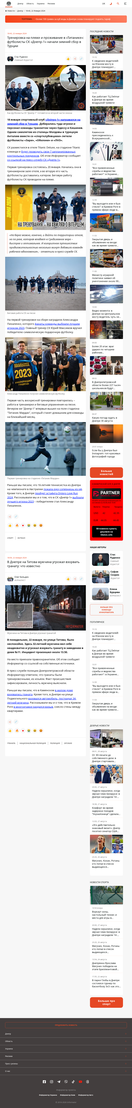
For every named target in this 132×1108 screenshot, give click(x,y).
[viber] (66, 1081)
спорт (10, 538)
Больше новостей (106, 472)
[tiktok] (73, 1081)
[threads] (87, 1081)
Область (30, 3)
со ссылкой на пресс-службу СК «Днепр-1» (33, 160)
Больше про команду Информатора (106, 610)
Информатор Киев (67, 1095)
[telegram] (58, 1081)
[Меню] (125, 3)
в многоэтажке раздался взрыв (33, 706)
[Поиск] (118, 3)
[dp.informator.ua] (8, 3)
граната (11, 743)
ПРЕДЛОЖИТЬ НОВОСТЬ (66, 1025)
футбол (21, 538)
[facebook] (44, 1081)
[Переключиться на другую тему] (110, 3)
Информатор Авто (85, 1095)
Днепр (20, 3)
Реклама (51, 3)
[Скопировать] (81, 58)
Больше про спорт (106, 1002)
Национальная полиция (33, 743)
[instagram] (51, 1081)
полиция (55, 743)
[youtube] (80, 1081)
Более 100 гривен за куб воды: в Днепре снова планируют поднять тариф (73, 19)
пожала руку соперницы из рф (63, 489)
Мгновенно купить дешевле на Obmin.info (106, 531)
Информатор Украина (48, 1095)
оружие (68, 743)
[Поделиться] (75, 58)
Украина (40, 3)
